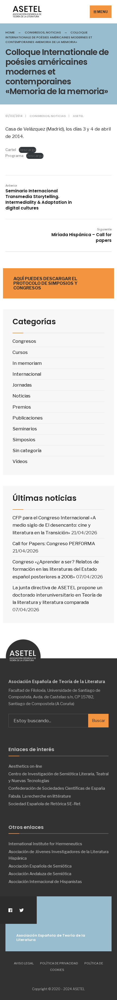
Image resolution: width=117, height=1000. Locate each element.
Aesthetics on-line (25, 766)
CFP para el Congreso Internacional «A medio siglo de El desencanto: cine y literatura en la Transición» (54, 525)
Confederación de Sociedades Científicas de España (56, 788)
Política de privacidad (59, 963)
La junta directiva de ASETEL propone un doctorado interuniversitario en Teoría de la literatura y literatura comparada (57, 595)
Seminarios (25, 428)
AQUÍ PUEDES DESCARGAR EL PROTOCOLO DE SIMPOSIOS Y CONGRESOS (45, 283)
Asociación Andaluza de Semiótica (39, 873)
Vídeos (20, 461)
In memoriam (27, 363)
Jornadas (22, 385)
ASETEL (78, 116)
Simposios (24, 439)
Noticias (53, 32)
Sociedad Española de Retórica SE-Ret (44, 803)
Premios (22, 407)
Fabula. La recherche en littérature (39, 796)
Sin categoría (27, 450)
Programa (14, 155)
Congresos (35, 32)
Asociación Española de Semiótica (40, 866)
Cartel (10, 149)
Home (10, 32)
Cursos (20, 352)
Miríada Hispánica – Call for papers (81, 235)
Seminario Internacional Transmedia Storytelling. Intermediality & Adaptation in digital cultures (38, 197)
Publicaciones (28, 418)
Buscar (98, 720)
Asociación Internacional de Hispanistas (45, 881)
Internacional (27, 374)
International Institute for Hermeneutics (45, 843)
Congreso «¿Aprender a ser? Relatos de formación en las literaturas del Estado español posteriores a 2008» (56, 569)
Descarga (27, 149)
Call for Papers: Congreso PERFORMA (54, 543)
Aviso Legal (24, 963)
